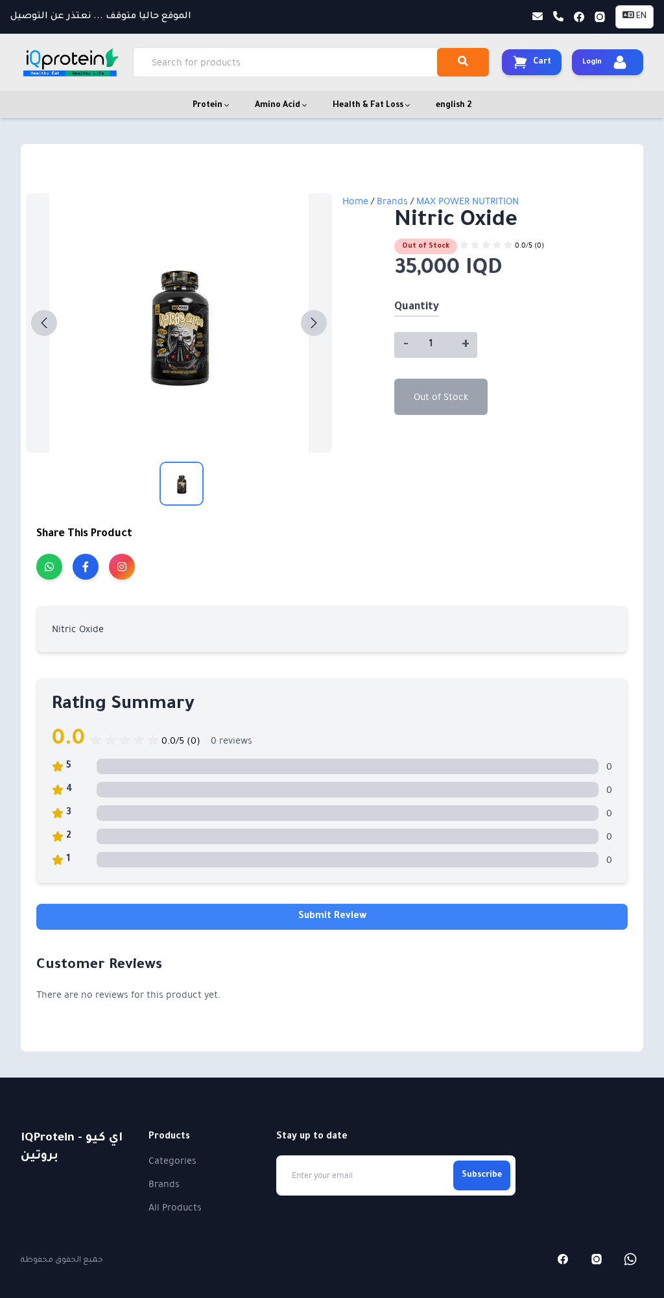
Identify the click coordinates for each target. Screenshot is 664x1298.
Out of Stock (441, 397)
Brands (393, 201)
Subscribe (482, 1175)
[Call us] (558, 17)
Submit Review (332, 917)
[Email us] (537, 17)
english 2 (453, 105)
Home (355, 201)
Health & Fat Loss (369, 105)
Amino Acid (278, 105)
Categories (172, 1160)
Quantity (416, 307)
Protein (208, 105)
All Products (175, 1207)
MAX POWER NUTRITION (467, 201)
